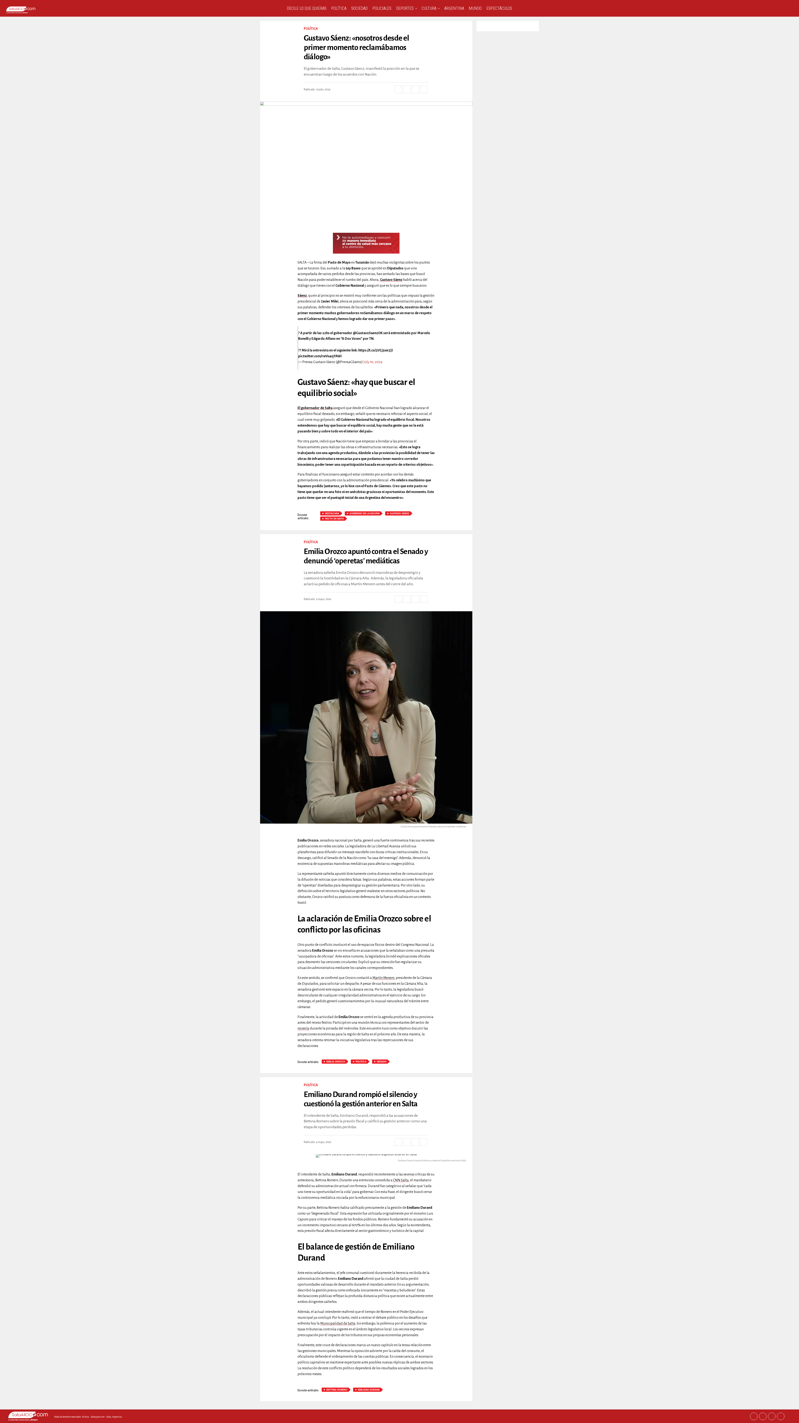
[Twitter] (763, 1416)
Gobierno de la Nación (365, 513)
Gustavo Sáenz (391, 280)
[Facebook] (754, 1416)
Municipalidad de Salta (337, 1323)
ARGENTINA (454, 8)
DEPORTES (405, 8)
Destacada (332, 513)
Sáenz (302, 296)
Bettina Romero (336, 1389)
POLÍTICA (338, 8)
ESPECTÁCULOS (499, 8)
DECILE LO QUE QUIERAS (306, 8)
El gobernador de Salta (315, 408)
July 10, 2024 (372, 362)
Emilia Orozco (335, 1061)
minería (303, 1028)
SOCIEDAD (359, 8)
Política (361, 1061)
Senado (382, 1061)
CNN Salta (401, 1180)
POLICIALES (381, 8)
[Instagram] (771, 1416)
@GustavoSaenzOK (368, 333)
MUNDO (475, 8)
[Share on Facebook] (398, 89)
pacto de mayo (334, 518)
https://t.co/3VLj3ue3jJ (375, 350)
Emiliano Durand (369, 1389)
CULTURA (429, 8)
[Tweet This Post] (407, 89)
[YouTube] (780, 1416)
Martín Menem (383, 978)
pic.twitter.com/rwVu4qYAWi (320, 356)
